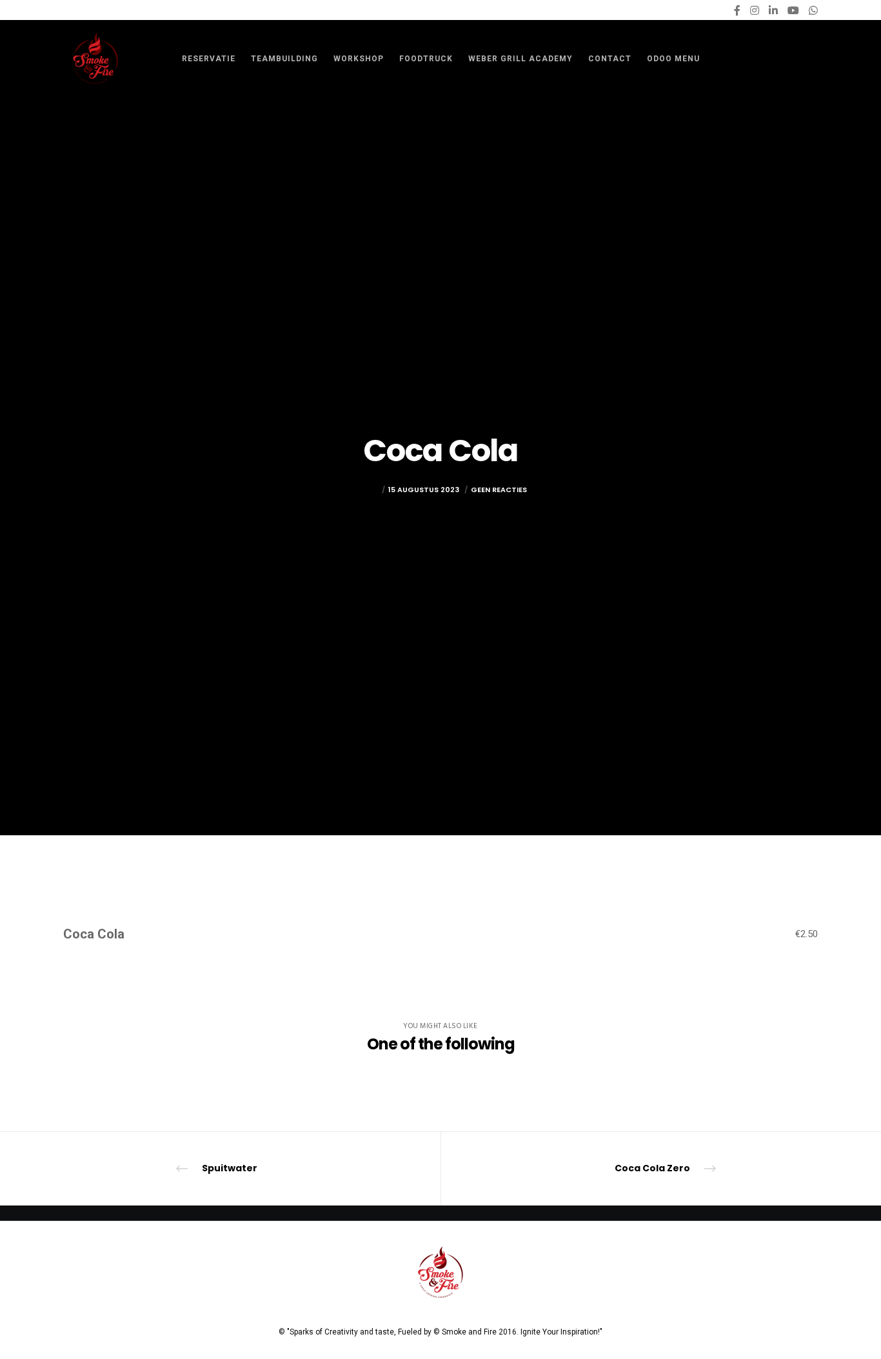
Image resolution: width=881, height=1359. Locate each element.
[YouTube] (793, 10)
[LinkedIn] (773, 10)
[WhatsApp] (813, 10)
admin (367, 489)
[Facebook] (737, 10)
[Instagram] (754, 10)
